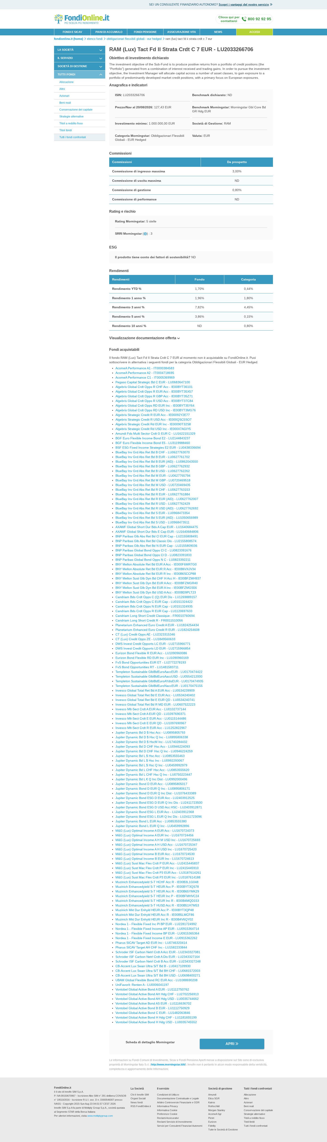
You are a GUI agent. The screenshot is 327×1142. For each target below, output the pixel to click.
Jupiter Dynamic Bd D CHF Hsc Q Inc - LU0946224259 (154, 751)
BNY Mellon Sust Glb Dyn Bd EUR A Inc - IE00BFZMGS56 (156, 587)
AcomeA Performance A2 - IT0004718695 (144, 373)
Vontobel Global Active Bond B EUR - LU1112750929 (152, 1008)
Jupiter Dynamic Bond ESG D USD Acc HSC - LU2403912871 (158, 807)
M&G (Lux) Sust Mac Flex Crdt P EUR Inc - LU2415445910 (157, 868)
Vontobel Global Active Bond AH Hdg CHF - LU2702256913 (157, 994)
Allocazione (66, 82)
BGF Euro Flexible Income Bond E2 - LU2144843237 (152, 438)
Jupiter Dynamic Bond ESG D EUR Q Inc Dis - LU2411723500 (158, 802)
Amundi (212, 1094)
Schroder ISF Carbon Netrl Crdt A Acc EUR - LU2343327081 (157, 952)
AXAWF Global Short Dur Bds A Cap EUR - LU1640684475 (156, 527)
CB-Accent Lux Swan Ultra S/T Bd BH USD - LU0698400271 (157, 975)
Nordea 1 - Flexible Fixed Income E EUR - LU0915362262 (156, 938)
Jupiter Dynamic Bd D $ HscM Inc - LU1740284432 (151, 742)
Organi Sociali (138, 1098)
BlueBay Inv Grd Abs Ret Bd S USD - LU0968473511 (152, 522)
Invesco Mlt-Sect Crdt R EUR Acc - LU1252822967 (151, 728)
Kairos (211, 1102)
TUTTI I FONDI (66, 74)
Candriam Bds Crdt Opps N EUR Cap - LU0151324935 (154, 606)
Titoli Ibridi (65, 130)
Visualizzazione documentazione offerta (142, 338)
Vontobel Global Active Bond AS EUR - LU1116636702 (153, 1003)
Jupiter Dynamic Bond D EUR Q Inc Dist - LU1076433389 (155, 793)
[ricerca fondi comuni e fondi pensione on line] (82, 19)
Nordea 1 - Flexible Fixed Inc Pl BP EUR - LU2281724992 (156, 924)
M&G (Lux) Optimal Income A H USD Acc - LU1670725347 (156, 844)
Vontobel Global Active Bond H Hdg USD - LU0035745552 (156, 1022)
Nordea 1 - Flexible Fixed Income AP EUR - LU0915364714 (157, 928)
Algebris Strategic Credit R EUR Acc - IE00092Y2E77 (152, 415)
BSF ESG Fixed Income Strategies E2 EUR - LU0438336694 (158, 447)
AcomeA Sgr (215, 1114)
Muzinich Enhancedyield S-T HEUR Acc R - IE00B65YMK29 (157, 891)
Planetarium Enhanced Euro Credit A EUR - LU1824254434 (157, 625)
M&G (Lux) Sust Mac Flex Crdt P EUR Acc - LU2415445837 (157, 863)
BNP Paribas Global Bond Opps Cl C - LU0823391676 (153, 550)
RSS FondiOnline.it (141, 1106)
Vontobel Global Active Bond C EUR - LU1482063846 (152, 1013)
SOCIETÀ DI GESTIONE (72, 66)
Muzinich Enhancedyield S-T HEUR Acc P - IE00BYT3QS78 (157, 886)
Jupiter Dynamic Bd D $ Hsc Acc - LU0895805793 (150, 732)
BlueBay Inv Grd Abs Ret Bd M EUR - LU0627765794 (152, 475)
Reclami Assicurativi (168, 1118)
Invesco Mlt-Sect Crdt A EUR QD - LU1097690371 (150, 714)
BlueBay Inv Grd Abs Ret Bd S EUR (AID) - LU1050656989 (156, 517)
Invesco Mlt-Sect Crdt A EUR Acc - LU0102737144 (150, 709)
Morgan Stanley (216, 1110)
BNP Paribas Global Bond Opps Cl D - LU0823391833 (153, 555)
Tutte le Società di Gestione (223, 1129)
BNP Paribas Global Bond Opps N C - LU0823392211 (153, 559)
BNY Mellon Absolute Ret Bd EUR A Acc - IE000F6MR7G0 (156, 564)
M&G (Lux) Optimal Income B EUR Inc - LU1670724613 (154, 858)
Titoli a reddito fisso (71, 123)
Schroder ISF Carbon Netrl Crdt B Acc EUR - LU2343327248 (158, 961)
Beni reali (65, 102)
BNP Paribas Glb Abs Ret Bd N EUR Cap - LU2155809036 (156, 545)
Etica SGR (214, 1098)
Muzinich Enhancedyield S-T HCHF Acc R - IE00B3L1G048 (156, 882)
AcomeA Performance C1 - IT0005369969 (145, 377)
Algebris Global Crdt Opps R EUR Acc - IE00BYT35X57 (154, 391)
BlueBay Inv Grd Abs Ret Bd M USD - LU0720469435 (152, 485)
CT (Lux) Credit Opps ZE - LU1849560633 (145, 639)
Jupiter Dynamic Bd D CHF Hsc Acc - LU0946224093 (152, 746)
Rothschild (214, 1106)
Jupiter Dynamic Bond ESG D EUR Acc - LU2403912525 (155, 798)
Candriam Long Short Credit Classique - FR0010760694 (155, 615)
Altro (62, 89)
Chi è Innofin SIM (140, 1094)
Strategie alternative (71, 116)
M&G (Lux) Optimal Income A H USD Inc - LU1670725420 (156, 849)
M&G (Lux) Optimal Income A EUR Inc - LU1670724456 (154, 835)
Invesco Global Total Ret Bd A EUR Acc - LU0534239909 (155, 690)
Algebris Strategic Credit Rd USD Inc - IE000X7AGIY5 (153, 429)
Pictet (211, 1118)
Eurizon (212, 1121)
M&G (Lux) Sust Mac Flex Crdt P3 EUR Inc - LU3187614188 (157, 877)
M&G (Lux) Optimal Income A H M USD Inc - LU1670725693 (157, 840)
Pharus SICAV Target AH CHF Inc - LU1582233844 (151, 947)
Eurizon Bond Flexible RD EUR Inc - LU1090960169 (152, 658)
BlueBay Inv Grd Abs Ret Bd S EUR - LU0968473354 (152, 513)
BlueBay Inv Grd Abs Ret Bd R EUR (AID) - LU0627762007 (156, 499)
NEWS (218, 32)
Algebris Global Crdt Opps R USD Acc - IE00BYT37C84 (154, 401)
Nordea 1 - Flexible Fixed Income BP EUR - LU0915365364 (157, 933)
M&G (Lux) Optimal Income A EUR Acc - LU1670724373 (154, 830)
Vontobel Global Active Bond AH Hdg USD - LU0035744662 (157, 999)
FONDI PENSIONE (145, 32)
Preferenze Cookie (167, 1114)
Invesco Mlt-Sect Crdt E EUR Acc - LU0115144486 (150, 718)
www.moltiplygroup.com (100, 1115)
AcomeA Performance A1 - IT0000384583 (144, 368)
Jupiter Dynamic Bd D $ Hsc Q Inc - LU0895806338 (151, 737)
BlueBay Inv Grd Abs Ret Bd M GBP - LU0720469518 (152, 480)
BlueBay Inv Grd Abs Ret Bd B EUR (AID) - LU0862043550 (156, 461)
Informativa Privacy (167, 1106)
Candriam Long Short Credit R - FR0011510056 (149, 620)
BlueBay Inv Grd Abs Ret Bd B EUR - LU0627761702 (152, 457)
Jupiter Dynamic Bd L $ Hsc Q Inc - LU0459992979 (151, 765)
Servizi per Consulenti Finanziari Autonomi (179, 1125)
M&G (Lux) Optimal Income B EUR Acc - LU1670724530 (155, 854)
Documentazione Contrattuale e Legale (178, 1098)
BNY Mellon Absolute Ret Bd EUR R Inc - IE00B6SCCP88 (155, 573)
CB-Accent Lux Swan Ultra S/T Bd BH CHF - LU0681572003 (157, 971)
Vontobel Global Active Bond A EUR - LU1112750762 (152, 989)
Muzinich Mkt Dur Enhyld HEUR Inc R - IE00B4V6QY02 (154, 919)
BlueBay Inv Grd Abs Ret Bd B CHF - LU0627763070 (152, 452)
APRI (230, 1044)
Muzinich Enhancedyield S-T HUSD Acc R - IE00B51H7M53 (157, 905)
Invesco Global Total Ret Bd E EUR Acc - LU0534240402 (155, 695)
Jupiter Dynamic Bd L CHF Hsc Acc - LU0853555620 (152, 770)
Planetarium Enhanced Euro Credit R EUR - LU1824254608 (157, 630)
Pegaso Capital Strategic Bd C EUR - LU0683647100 (152, 382)
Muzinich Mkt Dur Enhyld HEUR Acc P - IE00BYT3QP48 (154, 910)
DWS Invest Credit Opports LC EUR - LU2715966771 (152, 644)
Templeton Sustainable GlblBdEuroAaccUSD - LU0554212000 (158, 676)
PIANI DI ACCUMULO (108, 32)
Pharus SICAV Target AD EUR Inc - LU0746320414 (151, 942)
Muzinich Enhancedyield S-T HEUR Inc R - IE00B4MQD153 (157, 900)
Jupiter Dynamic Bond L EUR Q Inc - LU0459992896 (152, 826)
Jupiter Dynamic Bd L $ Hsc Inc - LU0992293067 (149, 760)
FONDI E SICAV (72, 32)
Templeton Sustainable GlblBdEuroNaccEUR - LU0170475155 (159, 686)
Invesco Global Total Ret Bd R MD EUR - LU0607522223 (155, 704)
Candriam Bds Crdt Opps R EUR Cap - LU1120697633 (153, 611)
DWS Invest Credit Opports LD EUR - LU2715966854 (152, 648)
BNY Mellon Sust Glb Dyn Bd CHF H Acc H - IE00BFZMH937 (158, 578)
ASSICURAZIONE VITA (181, 32)
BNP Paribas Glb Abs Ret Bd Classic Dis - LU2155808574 (155, 541)
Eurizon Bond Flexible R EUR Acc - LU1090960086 (151, 653)
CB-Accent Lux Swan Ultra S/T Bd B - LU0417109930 (153, 966)
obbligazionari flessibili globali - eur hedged (134, 38)
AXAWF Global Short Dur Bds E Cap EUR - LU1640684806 (156, 531)
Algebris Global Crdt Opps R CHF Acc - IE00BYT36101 (154, 387)
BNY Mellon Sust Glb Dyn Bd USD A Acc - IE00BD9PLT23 (155, 592)
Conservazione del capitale (76, 109)
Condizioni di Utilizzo (168, 1094)
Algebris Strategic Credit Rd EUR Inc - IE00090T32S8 (153, 424)
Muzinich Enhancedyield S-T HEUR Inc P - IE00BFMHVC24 (157, 896)
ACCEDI (254, 32)
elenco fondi (95, 38)
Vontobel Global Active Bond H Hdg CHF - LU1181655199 (156, 1017)
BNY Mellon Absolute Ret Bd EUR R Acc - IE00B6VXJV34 (155, 569)
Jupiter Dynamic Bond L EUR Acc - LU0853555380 (151, 821)
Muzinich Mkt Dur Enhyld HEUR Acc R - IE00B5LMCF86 (154, 914)
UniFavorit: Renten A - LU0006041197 (142, 985)
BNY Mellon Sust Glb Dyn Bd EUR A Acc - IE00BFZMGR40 (156, 583)
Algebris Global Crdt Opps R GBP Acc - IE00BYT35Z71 (154, 396)
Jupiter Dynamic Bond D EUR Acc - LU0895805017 (151, 784)
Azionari (64, 95)
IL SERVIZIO (65, 58)
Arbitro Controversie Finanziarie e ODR (178, 1102)
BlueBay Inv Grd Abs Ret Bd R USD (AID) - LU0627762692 (156, 508)
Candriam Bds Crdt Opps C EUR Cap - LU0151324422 (154, 601)
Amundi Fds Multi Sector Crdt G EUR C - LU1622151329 (155, 433)
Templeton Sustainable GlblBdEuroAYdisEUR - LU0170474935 (159, 681)
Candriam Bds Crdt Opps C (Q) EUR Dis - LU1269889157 (156, 597)
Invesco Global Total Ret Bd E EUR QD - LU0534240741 (155, 700)
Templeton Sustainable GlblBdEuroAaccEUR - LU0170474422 (158, 672)
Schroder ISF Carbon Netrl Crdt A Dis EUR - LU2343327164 (157, 956)
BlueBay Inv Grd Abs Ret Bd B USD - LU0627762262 (152, 471)
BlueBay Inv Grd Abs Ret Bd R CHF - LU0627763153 (152, 489)
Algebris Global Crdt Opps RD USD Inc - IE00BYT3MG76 (155, 410)
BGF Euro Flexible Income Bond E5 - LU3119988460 (152, 443)
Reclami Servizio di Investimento (174, 1121)
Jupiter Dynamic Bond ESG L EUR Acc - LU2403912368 (154, 812)
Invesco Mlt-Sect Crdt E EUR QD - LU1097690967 (150, 723)
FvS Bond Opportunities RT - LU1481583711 (147, 667)
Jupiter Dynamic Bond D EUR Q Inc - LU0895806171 (152, 788)
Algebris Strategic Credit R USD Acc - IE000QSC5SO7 (153, 419)
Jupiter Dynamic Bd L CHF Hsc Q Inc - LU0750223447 (153, 774)
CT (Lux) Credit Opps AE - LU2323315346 (145, 634)
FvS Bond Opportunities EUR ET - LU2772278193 (150, 662)
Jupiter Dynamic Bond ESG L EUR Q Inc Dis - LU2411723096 (158, 816)
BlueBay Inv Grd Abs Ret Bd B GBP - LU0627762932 (152, 466)
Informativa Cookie (167, 1110)
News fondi (137, 1102)
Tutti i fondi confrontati (72, 137)
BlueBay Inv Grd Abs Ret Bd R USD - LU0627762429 (152, 503)
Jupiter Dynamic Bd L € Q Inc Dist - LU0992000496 (151, 779)
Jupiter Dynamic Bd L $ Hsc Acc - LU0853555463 (150, 756)
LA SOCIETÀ (66, 49)
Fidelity (212, 1125)
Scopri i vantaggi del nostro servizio (244, 4)
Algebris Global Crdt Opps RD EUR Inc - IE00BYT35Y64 (154, 405)
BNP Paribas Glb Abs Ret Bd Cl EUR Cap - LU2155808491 (156, 536)
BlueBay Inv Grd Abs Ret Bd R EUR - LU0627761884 (152, 494)
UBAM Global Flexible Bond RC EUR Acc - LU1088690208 (156, 980)
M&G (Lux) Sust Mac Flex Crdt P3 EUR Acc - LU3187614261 (158, 872)
